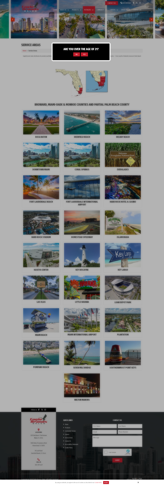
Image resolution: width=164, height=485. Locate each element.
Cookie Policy (98, 482)
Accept (106, 482)
